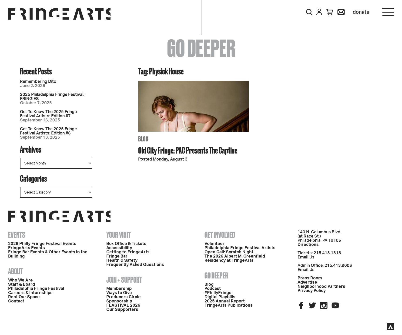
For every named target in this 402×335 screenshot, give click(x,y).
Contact (16, 301)
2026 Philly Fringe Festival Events (42, 244)
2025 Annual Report (224, 301)
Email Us (306, 257)
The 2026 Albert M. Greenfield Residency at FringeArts (234, 258)
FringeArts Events (26, 248)
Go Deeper (216, 275)
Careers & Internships (30, 293)
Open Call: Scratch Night (228, 252)
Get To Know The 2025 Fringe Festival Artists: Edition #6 (48, 131)
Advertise (307, 282)
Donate (361, 12)
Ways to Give (119, 293)
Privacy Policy (312, 291)
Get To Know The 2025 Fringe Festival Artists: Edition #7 (48, 114)
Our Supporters (122, 310)
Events (16, 234)
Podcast (212, 289)
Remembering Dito (38, 82)
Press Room (310, 278)
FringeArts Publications (228, 305)
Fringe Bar (116, 256)
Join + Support (124, 279)
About (15, 271)
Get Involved (219, 234)
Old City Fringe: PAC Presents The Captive (187, 150)
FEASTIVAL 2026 (123, 305)
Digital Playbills (219, 297)
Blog (209, 284)
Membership (119, 289)
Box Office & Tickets (126, 244)
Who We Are (20, 280)
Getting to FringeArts (128, 252)
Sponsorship (119, 301)
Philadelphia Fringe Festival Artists (239, 248)
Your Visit (118, 234)
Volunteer (214, 244)
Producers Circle (123, 297)
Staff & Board (21, 284)
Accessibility (119, 248)
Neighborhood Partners (321, 287)
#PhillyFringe (217, 293)
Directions (308, 245)
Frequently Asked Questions (135, 265)
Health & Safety (121, 260)
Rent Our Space (24, 297)
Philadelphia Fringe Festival (36, 289)
